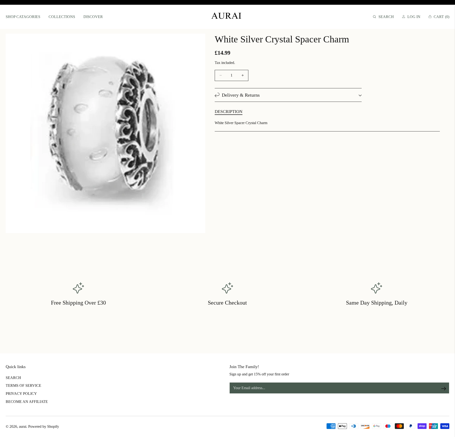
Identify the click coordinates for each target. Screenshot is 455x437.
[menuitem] (23, 17)
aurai (22, 426)
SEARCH (13, 378)
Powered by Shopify (43, 426)
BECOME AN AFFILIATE (27, 402)
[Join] (443, 388)
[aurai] (227, 17)
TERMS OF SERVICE (23, 385)
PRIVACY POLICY (21, 394)
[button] (383, 17)
